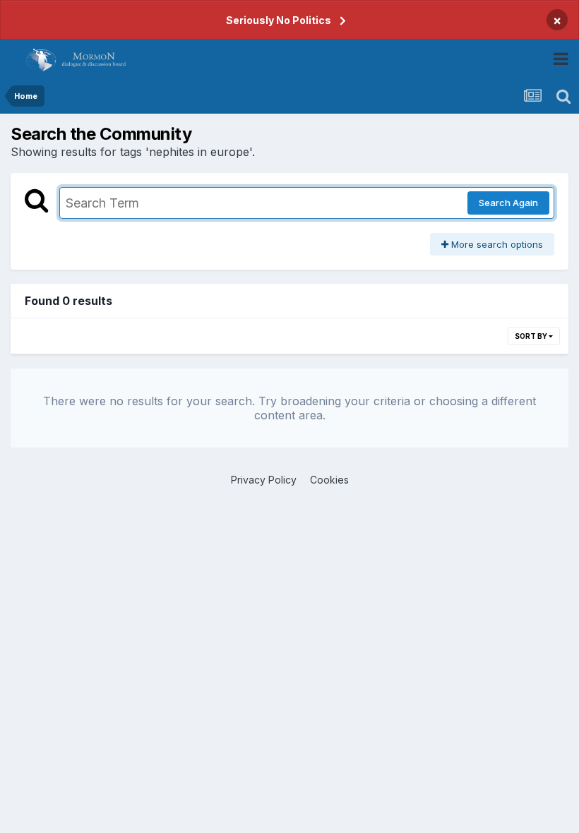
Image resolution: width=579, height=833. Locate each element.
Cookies (329, 480)
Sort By (532, 336)
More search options (495, 244)
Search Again (508, 202)
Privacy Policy (264, 480)
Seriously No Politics (278, 20)
